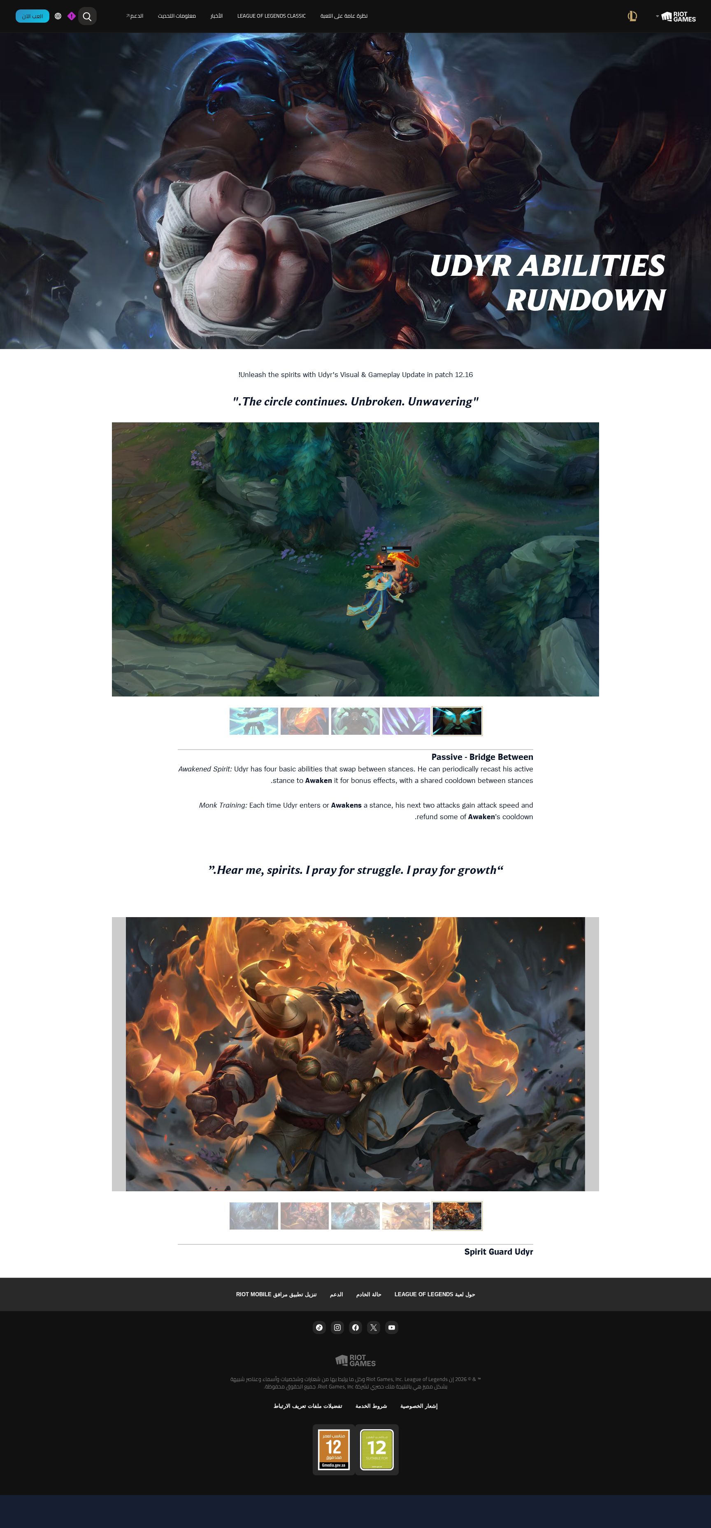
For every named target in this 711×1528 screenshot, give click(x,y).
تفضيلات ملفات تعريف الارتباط (308, 1406)
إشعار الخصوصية (419, 1406)
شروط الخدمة (371, 1406)
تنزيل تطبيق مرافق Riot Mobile (276, 1294)
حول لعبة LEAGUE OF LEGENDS (435, 1294)
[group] (355, 721)
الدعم (336, 1294)
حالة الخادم (368, 1294)
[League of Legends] (634, 16)
